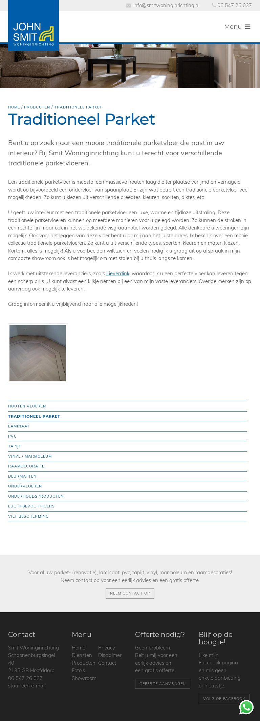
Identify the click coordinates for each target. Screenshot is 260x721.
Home (14, 107)
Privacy (106, 647)
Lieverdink (117, 273)
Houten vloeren (27, 406)
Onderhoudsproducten (36, 496)
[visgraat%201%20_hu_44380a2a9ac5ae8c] (37, 353)
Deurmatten (22, 476)
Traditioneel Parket (34, 416)
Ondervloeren (25, 486)
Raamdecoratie (26, 466)
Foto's (78, 670)
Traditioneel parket (78, 107)
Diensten (82, 655)
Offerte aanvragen (162, 683)
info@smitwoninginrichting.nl (166, 5)
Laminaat (19, 426)
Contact (107, 663)
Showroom (84, 678)
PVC (12, 436)
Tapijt (14, 446)
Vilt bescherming (28, 516)
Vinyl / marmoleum (30, 456)
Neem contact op (130, 593)
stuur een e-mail (26, 685)
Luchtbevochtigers (31, 506)
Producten (37, 107)
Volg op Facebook (224, 698)
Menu (233, 27)
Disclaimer (110, 655)
